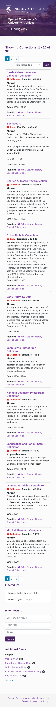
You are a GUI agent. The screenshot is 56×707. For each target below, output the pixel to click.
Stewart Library (29, 701)
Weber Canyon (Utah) (16, 667)
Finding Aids (19, 29)
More (8, 680)
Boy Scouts (14, 123)
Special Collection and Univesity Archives (28, 698)
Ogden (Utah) (12, 658)
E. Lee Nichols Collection (22, 235)
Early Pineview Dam (19, 296)
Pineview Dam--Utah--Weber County (23, 671)
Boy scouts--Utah (14, 675)
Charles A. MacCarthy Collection (27, 181)
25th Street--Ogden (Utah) (18, 663)
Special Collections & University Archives (22, 21)
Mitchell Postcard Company (24, 530)
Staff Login (44, 701)
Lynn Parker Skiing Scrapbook (25, 485)
